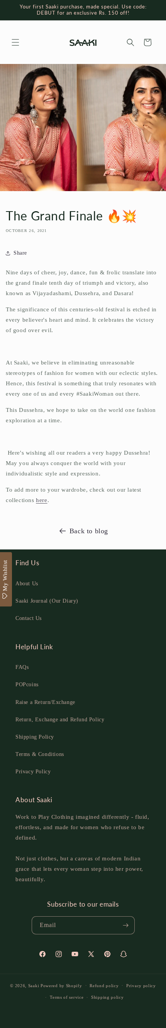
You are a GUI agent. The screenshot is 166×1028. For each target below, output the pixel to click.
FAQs (22, 667)
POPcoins (27, 684)
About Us (26, 583)
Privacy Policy (33, 771)
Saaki (33, 985)
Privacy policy (141, 985)
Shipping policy (107, 997)
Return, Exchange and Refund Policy (59, 719)
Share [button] (20, 253)
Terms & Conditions (39, 754)
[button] (15, 42)
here (41, 500)
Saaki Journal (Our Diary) (46, 601)
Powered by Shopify (61, 985)
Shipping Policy (34, 737)
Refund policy (104, 985)
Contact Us (28, 618)
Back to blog (88, 531)
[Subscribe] (125, 925)
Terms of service (66, 997)
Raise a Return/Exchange (45, 702)
